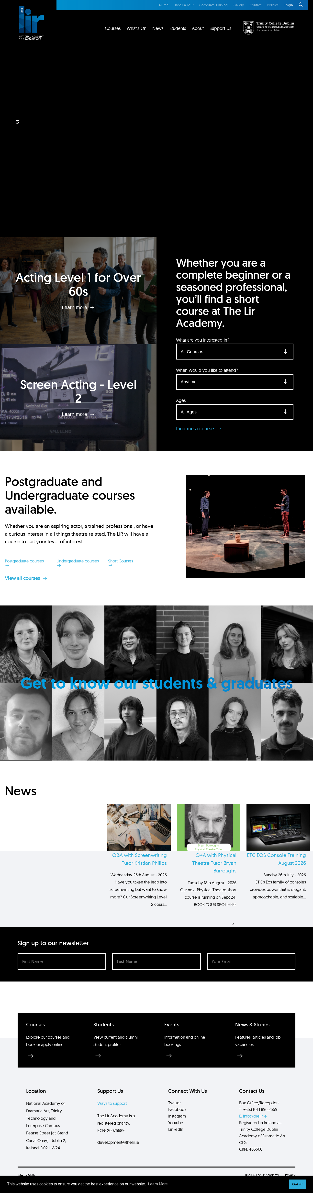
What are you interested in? (202, 340)
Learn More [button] (158, 1184)
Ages (181, 400)
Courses (113, 28)
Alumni (164, 5)
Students (177, 28)
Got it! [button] (297, 1184)
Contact (255, 5)
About (198, 28)
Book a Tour (184, 5)
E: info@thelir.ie (253, 1115)
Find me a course (195, 428)
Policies (273, 5)
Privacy (290, 1175)
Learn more (75, 307)
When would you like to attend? (207, 370)
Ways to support (112, 1103)
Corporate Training (213, 5)
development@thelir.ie (118, 1142)
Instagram (177, 1115)
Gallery (239, 5)
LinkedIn (175, 1129)
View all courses (23, 578)
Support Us (220, 28)
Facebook (177, 1109)
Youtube (175, 1122)
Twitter (174, 1102)
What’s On (136, 28)
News (158, 28)
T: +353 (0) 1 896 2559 (258, 1109)
